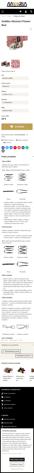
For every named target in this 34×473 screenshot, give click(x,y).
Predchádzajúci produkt (12, 351)
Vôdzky (6, 340)
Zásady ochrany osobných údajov (11, 453)
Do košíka (19, 127)
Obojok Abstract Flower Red (8, 377)
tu (18, 166)
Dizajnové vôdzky (17, 340)
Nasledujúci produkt (23, 355)
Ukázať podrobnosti (17, 469)
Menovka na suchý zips (20, 377)
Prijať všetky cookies (17, 459)
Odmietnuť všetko (17, 464)
